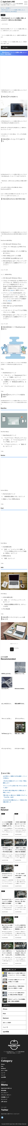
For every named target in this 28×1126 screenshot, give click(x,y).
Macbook (6, 1018)
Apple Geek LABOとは (6, 1088)
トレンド (3, 1075)
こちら (11, 290)
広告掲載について (5, 1097)
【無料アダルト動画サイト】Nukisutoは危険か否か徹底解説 (20, 849)
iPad (4, 1013)
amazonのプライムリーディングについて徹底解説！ (7, 875)
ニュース (5, 1027)
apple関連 (6, 1031)
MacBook (3, 1068)
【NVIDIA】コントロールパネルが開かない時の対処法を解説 (7, 849)
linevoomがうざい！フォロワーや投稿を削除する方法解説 (7, 901)
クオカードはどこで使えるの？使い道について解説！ (20, 901)
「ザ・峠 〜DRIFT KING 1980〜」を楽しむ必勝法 (20, 875)
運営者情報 (3, 1090)
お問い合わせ (4, 1101)
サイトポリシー (4, 1092)
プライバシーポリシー (6, 1094)
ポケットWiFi (7, 1022)
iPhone (5, 1009)
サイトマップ (4, 1099)
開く (7, 47)
